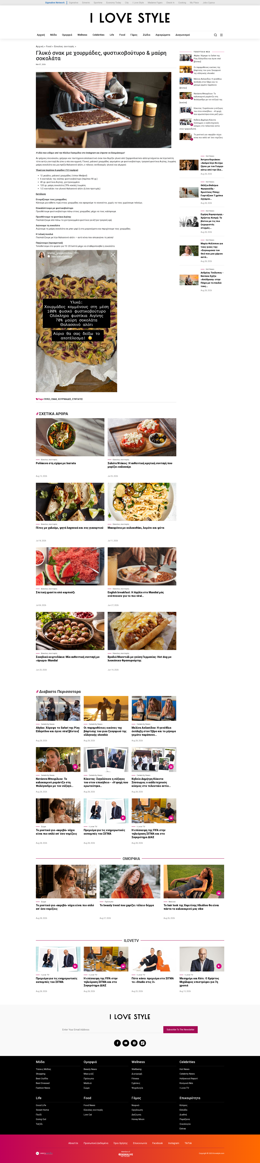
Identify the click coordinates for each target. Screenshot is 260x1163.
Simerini (86, 2)
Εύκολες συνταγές (64, 46)
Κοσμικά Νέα (186, 1083)
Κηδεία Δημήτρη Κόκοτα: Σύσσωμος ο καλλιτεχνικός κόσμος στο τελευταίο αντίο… (151, 782)
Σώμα (43, 827)
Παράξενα (185, 1119)
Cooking (182, 2)
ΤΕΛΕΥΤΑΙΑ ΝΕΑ (202, 52)
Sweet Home (42, 1109)
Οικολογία (185, 1124)
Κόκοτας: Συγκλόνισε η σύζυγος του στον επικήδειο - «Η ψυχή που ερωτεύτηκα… (106, 782)
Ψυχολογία (137, 1087)
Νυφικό (135, 1105)
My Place (194, 2)
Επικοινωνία (140, 1143)
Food (122, 34)
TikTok (188, 1143)
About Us (73, 1143)
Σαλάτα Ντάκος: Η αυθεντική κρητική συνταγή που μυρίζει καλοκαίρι (140, 465)
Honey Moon (138, 1119)
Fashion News (43, 1087)
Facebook (157, 1143)
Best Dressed (43, 1083)
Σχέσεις (136, 1083)
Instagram (173, 1143)
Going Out (41, 1119)
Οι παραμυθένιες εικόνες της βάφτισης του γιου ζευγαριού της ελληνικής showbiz (105, 731)
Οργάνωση (137, 1109)
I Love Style (138, 2)
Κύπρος (183, 1105)
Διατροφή (137, 1073)
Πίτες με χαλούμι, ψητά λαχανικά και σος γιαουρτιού (69, 527)
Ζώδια (146, 34)
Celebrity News (48, 724)
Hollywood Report (189, 1078)
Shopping (40, 1073)
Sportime (98, 2)
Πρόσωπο (109, 902)
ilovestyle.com (218, 1153)
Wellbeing (137, 1069)
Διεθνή (183, 1114)
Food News (89, 1105)
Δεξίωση (136, 1114)
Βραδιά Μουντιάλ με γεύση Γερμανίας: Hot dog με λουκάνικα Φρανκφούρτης (140, 658)
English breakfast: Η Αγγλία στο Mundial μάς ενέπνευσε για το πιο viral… (136, 594)
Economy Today (113, 2)
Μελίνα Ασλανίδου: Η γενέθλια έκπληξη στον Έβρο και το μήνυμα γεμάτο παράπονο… (154, 731)
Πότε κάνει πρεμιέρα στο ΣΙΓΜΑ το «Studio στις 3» (153, 980)
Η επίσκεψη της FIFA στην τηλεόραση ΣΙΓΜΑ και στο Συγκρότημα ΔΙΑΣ (148, 834)
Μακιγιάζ (89, 1073)
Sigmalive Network (55, 2)
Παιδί (39, 1114)
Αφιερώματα (163, 34)
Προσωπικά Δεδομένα (96, 1143)
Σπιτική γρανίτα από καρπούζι (56, 592)
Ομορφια (131, 858)
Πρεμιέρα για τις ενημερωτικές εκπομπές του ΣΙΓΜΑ (104, 832)
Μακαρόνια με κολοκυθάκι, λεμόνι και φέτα (136, 527)
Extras (183, 1128)
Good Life (41, 1105)
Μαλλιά (172, 902)
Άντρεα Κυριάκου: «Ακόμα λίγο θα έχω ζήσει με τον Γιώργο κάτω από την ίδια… (212, 164)
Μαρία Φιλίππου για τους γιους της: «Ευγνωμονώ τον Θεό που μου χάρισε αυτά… (212, 250)
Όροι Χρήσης (121, 1143)
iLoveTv (131, 940)
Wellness (82, 34)
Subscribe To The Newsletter (180, 1029)
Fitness (135, 1078)
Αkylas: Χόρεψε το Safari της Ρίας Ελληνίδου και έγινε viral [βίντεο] (58, 729)
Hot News (210, 156)
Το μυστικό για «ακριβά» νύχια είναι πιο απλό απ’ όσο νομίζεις (56, 832)
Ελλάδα (183, 1109)
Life (112, 34)
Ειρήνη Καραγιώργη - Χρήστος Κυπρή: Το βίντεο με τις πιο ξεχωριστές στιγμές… (212, 221)
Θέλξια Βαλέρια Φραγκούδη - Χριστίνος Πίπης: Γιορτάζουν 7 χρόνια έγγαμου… (212, 192)
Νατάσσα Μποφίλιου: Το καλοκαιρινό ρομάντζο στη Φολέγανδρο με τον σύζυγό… (54, 782)
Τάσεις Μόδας (43, 1069)
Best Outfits (42, 1078)
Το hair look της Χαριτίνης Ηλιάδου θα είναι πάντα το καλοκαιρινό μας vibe (191, 907)
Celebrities (98, 34)
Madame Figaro (155, 2)
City (127, 2)
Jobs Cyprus (209, 2)
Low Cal (88, 1114)
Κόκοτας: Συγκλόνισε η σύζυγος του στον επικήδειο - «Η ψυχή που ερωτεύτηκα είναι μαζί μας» (208, 111)
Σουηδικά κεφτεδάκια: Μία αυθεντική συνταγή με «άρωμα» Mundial (68, 658)
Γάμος (134, 34)
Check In (170, 2)
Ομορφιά (67, 34)
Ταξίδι (39, 1124)
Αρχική (41, 34)
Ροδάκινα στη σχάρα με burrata (56, 463)
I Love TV (93, 827)
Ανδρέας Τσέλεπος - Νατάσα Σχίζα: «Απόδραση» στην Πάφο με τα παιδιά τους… (212, 279)
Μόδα (53, 34)
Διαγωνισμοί (183, 34)
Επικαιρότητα (190, 1098)
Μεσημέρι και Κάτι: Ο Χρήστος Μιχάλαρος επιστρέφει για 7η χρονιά (199, 982)
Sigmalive (73, 2)
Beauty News (90, 1069)
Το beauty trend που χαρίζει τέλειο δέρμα (127, 905)
